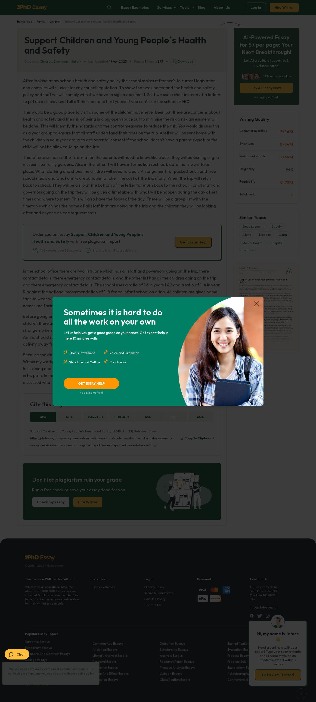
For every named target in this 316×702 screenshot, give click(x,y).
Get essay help (91, 383)
